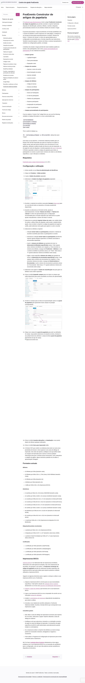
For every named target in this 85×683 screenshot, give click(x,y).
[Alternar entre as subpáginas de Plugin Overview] (19, 22)
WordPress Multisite (8, 68)
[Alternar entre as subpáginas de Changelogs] (19, 123)
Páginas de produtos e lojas (9, 64)
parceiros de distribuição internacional (50, 585)
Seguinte (55, 656)
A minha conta (5, 28)
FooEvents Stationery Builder (10, 86)
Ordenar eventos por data (9, 66)
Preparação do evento (8, 40)
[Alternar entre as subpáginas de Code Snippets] (19, 110)
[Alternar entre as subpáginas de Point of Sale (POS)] (19, 96)
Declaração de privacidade (24, 676)
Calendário (5, 56)
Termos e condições (37, 676)
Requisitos (70, 20)
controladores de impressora (37, 598)
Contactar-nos (65, 2)
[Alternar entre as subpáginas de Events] (19, 35)
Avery (53, 148)
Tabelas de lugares (7, 51)
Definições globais (7, 38)
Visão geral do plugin (7, 22)
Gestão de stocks (7, 43)
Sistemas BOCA (27, 562)
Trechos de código (6, 109)
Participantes (5, 93)
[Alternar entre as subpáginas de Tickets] (19, 90)
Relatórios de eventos (8, 75)
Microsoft (59, 148)
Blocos (3, 113)
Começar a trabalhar (7, 25)
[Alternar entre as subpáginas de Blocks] (19, 113)
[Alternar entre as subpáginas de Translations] (19, 103)
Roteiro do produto (6, 119)
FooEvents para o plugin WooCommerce (33, 162)
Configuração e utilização (73, 23)
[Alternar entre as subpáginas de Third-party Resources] (19, 116)
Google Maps (6, 81)
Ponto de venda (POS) (7, 96)
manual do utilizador (36, 595)
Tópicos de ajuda (7, 19)
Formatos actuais (71, 25)
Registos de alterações (7, 122)
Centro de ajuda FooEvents (29, 2)
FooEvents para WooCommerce (32, 22)
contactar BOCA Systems (51, 584)
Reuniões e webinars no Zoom (10, 84)
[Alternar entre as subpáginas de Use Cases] (19, 106)
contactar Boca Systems (37, 642)
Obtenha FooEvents (77, 2)
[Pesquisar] (18, 14)
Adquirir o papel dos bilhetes (32, 588)
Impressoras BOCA (72, 28)
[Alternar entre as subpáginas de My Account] (19, 29)
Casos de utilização (6, 106)
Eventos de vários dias (8, 54)
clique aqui (56, 203)
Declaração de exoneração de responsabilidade (55, 676)
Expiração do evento (8, 59)
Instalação (4, 32)
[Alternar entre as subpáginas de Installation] (19, 32)
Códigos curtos (6, 61)
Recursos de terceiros (7, 116)
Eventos (4, 35)
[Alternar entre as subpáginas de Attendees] (19, 93)
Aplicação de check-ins (7, 99)
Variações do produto (8, 45)
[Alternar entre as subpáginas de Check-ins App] (19, 100)
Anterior (29, 656)
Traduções (4, 103)
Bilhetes (4, 90)
